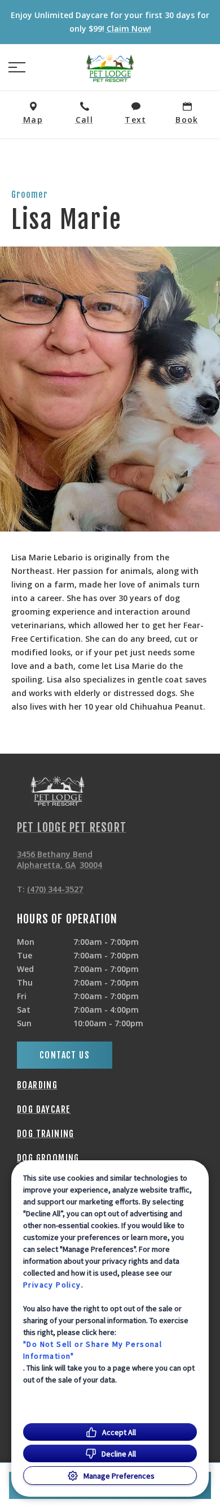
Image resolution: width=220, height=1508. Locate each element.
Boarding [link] (37, 1085)
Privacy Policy (52, 1285)
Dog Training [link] (45, 1134)
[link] (110, 67)
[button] (16, 67)
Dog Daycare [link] (44, 1109)
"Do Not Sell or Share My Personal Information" (92, 1350)
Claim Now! (129, 28)
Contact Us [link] (64, 1055)
